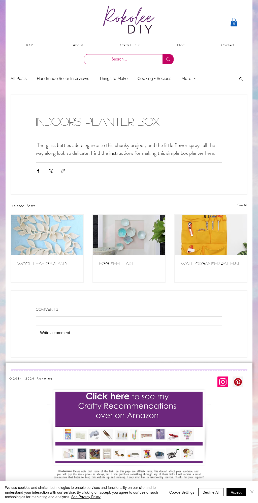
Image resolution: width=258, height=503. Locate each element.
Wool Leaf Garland (42, 263)
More (186, 78)
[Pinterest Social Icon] (238, 381)
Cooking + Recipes (154, 78)
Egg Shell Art (116, 263)
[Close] (252, 492)
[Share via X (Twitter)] (50, 170)
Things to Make (113, 78)
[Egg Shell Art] (129, 235)
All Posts (19, 78)
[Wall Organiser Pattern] (211, 235)
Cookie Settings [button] (181, 492)
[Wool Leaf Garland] (47, 235)
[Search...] (168, 59)
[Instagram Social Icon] (222, 381)
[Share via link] (62, 170)
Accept (236, 492)
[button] (233, 22)
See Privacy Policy (86, 496)
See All (242, 204)
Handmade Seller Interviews (63, 78)
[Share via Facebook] (38, 170)
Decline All (211, 492)
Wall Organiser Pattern (210, 263)
